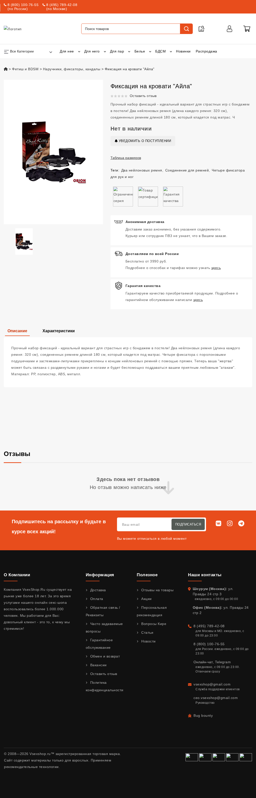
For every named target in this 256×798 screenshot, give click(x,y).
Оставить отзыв (143, 96)
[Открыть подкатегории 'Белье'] (150, 51)
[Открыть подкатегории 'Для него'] (105, 51)
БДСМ (160, 51)
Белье (139, 51)
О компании (17, 574)
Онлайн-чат (203, 662)
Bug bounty (203, 716)
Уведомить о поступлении (144, 141)
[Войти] (229, 28)
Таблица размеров (125, 158)
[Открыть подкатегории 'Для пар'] (129, 51)
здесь (216, 268)
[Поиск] (186, 29)
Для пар (117, 51)
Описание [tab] (17, 331)
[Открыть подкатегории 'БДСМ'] (171, 51)
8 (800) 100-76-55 (23, 5)
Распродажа (206, 51)
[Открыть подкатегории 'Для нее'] (79, 51)
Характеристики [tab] (58, 331)
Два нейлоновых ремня (141, 170)
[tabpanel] (128, 362)
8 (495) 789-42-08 (62, 5)
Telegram (223, 662)
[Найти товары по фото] (201, 28)
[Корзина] (246, 28)
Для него (92, 51)
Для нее (67, 51)
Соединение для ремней (187, 170)
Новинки (183, 51)
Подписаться (188, 524)
